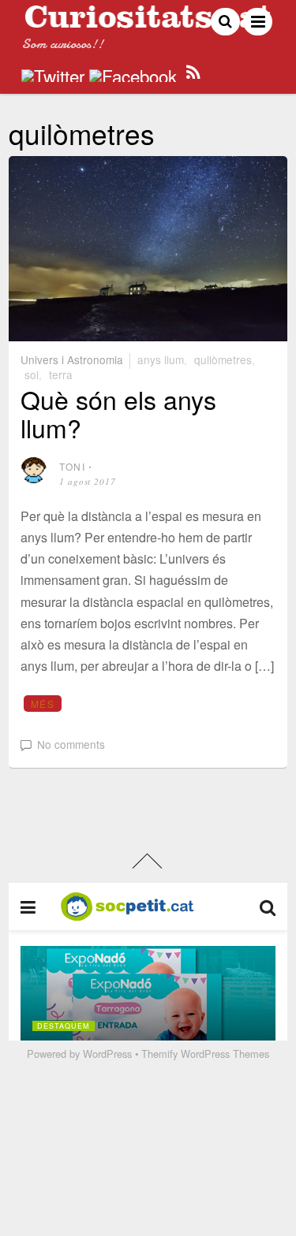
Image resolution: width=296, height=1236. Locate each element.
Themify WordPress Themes (205, 1053)
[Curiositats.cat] (148, 22)
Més (42, 703)
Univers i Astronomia (72, 359)
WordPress (107, 1053)
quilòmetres (223, 359)
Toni (72, 466)
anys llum (160, 359)
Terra (61, 374)
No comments (71, 744)
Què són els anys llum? (118, 413)
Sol (31, 374)
